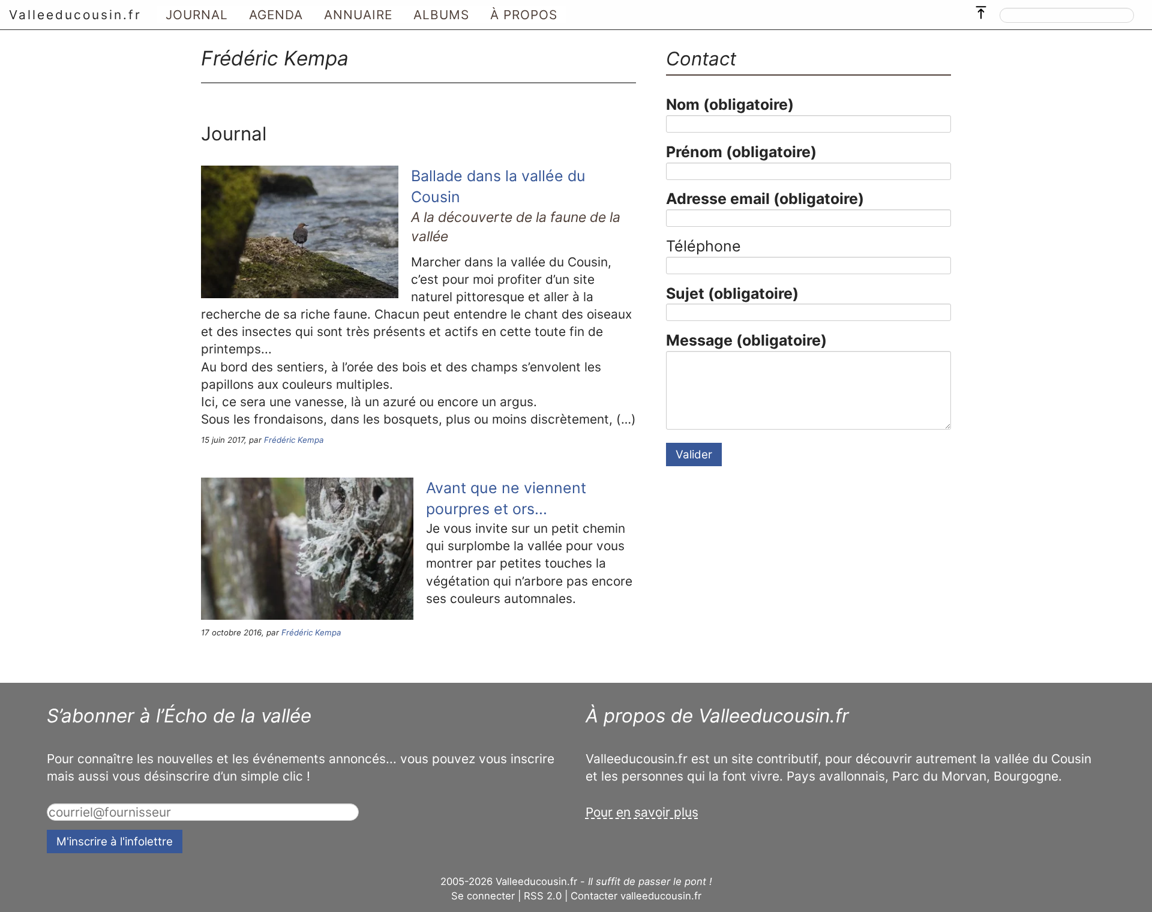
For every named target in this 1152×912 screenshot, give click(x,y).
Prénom (741, 152)
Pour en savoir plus (642, 812)
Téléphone (703, 246)
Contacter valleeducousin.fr (636, 896)
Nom (730, 104)
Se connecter (483, 896)
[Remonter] (981, 9)
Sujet (732, 293)
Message (746, 340)
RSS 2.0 (543, 896)
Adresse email (765, 199)
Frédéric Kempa (294, 440)
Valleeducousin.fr (75, 14)
